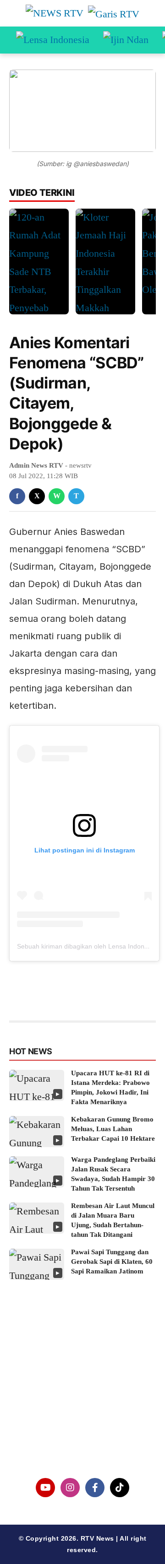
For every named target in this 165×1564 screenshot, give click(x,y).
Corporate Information (82, 1374)
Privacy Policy (83, 1397)
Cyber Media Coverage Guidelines (82, 1421)
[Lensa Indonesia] (52, 40)
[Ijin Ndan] (125, 40)
